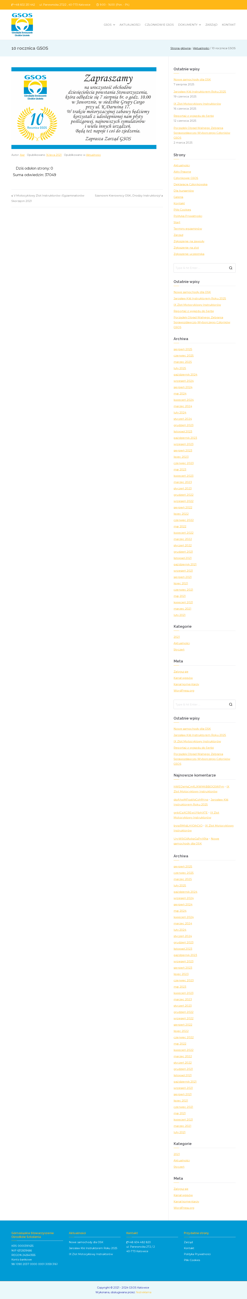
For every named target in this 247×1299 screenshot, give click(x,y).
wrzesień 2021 (183, 570)
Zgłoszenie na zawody (189, 241)
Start (177, 222)
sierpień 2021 (183, 577)
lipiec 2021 (181, 583)
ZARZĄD (211, 24)
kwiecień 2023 (183, 475)
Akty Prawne (182, 171)
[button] (113, 24)
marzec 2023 (183, 482)
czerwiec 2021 (183, 589)
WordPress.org (184, 690)
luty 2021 (180, 615)
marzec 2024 (183, 406)
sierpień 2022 (183, 507)
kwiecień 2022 (183, 532)
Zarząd (178, 235)
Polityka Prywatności (188, 216)
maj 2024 (180, 393)
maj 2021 (180, 596)
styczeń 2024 (183, 419)
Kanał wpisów (183, 678)
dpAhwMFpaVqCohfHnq (191, 799)
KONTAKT (229, 24)
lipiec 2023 (181, 456)
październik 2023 (185, 438)
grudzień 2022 (183, 494)
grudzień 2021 (183, 551)
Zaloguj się (181, 671)
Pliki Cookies (182, 209)
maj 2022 (180, 526)
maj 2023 (180, 469)
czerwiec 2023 (184, 463)
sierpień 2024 (183, 387)
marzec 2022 (183, 539)
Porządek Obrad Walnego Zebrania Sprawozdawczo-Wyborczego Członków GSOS (202, 132)
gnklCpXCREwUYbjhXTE (191, 812)
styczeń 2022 (183, 545)
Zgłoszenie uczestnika (189, 254)
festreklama (144, 1292)
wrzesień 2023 (183, 444)
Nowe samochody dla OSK (192, 79)
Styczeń (179, 649)
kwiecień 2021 (183, 602)
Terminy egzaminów (188, 228)
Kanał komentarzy (186, 684)
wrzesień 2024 (184, 381)
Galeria (178, 197)
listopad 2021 (183, 558)
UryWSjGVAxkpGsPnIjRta (191, 838)
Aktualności (93, 155)
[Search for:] (204, 267)
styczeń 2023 (183, 488)
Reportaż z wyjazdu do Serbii (194, 116)
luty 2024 (180, 412)
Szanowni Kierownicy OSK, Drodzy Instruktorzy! (128, 195)
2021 (177, 637)
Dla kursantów (184, 190)
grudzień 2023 (183, 425)
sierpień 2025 (183, 349)
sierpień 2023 (183, 450)
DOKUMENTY (187, 24)
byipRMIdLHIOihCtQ (188, 825)
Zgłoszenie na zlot (186, 247)
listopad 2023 (183, 431)
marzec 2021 (182, 608)
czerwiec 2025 (184, 355)
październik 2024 (185, 374)
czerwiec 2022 (184, 520)
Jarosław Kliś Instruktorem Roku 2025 (200, 91)
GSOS (108, 24)
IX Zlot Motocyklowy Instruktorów (197, 103)
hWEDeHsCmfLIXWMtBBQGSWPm (199, 786)
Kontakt (179, 203)
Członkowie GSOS (186, 178)
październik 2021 (185, 564)
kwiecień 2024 (184, 400)
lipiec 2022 (181, 513)
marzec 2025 (183, 362)
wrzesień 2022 (183, 501)
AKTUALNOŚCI (130, 24)
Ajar (22, 155)
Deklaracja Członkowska (190, 184)
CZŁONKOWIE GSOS (159, 24)
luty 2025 (180, 368)
